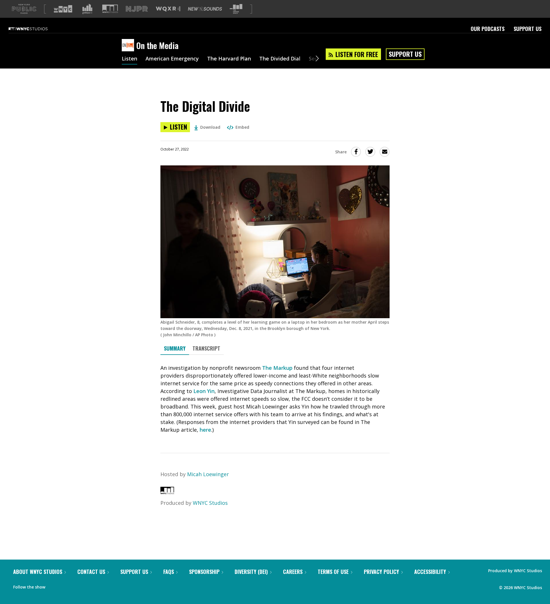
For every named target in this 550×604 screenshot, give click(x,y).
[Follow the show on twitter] (64, 586)
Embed (242, 127)
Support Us (527, 28)
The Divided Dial (279, 59)
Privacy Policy (381, 571)
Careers (292, 571)
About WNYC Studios (37, 571)
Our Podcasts (487, 28)
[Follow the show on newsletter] (75, 586)
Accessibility (430, 571)
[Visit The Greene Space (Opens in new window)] (236, 9)
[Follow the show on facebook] (53, 586)
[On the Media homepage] (129, 45)
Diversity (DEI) (251, 571)
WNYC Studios (210, 502)
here (205, 429)
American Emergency (172, 59)
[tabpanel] (275, 399)
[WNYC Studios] (167, 492)
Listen (129, 59)
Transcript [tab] (206, 348)
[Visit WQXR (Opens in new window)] (168, 9)
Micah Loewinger (208, 474)
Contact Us (91, 571)
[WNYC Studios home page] (35, 28)
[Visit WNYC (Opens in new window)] (63, 9)
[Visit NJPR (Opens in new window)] (137, 9)
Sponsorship (204, 571)
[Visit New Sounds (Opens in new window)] (205, 9)
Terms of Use (333, 571)
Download (210, 127)
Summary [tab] (175, 348)
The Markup (277, 367)
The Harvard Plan (229, 59)
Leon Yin (204, 391)
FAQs (168, 571)
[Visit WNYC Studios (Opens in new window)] (110, 9)
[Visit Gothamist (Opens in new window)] (87, 9)
